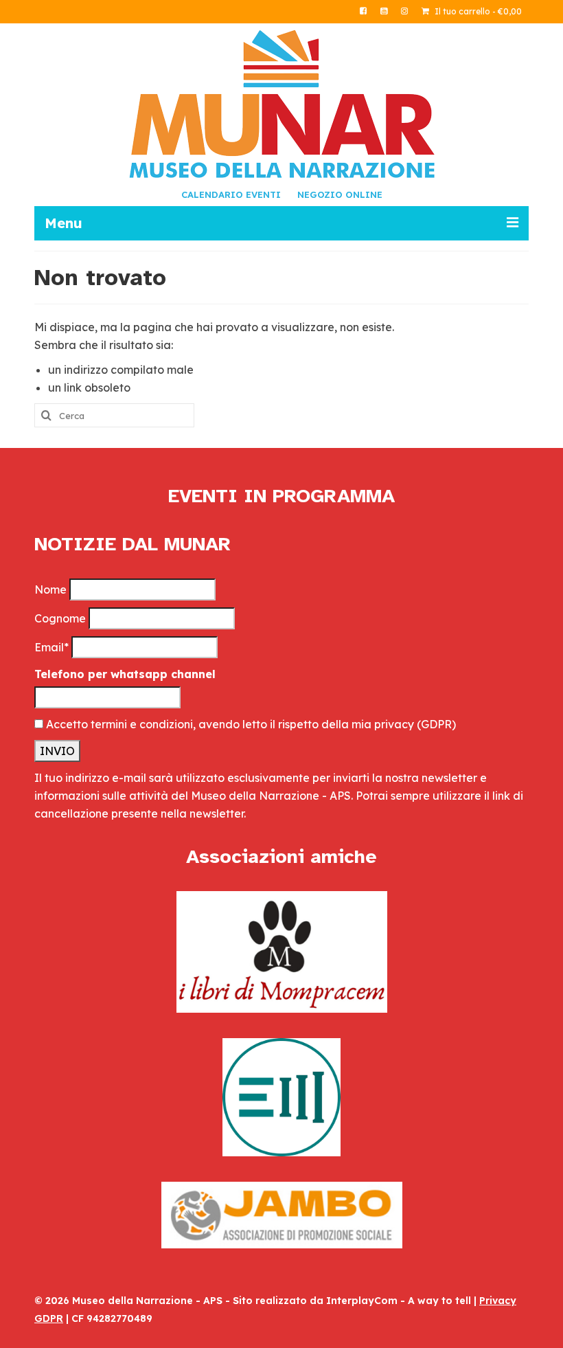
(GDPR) (436, 724)
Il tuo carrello (477, 11)
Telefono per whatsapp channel (125, 674)
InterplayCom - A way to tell (398, 1300)
